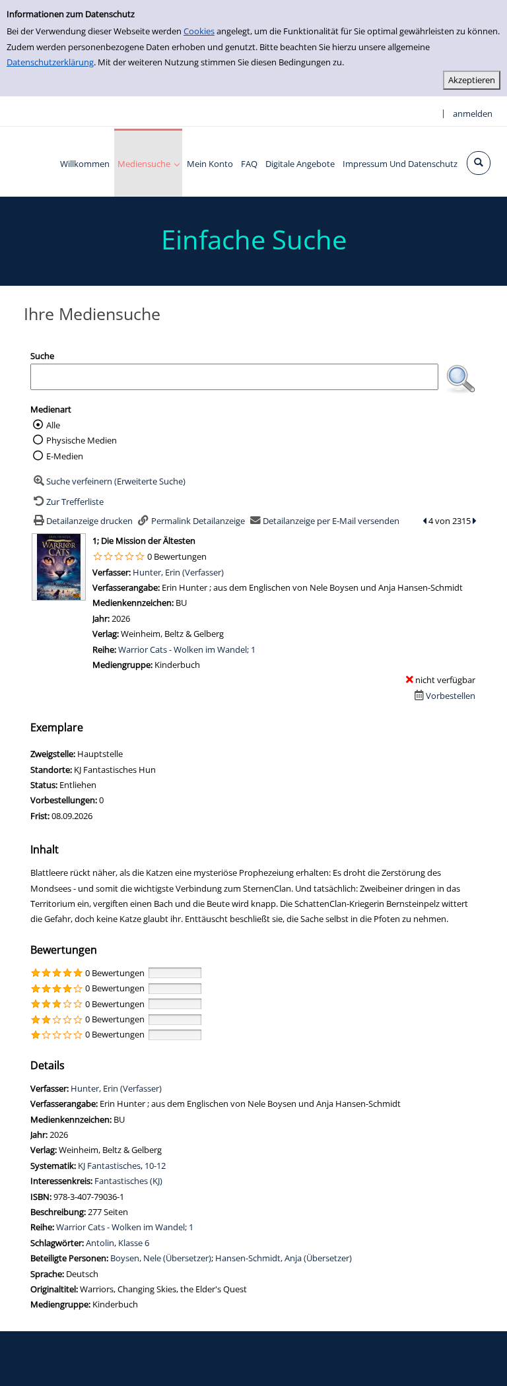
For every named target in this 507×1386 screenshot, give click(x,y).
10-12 (155, 1166)
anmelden (472, 113)
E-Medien (64, 456)
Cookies (199, 31)
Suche (42, 356)
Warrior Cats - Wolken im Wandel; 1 (186, 649)
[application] (148, 163)
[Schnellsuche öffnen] (478, 163)
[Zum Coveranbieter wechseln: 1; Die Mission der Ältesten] (59, 566)
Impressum (383, 1362)
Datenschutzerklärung (50, 62)
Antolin (100, 1243)
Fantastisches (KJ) (128, 1181)
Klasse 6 (133, 1243)
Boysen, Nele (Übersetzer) (160, 1258)
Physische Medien (81, 440)
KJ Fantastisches (109, 1166)
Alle (53, 425)
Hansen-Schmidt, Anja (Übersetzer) (283, 1258)
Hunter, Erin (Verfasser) (178, 572)
